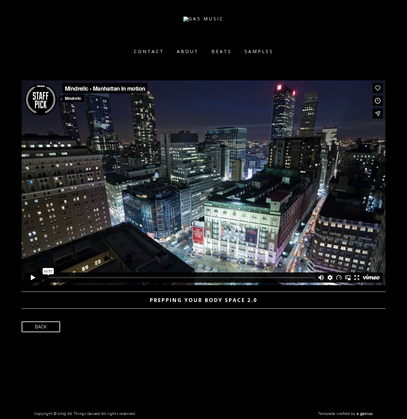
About (188, 51)
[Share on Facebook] (295, 329)
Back (41, 326)
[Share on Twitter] (306, 329)
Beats (221, 51)
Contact (149, 51)
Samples (259, 51)
